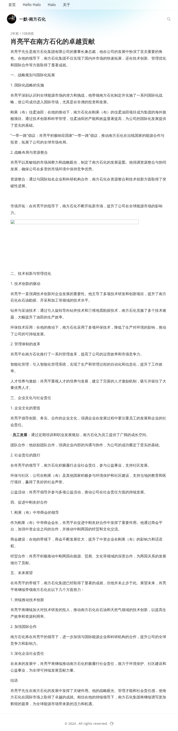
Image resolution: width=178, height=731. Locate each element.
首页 (12, 4)
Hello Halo (32, 4)
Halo (52, 4)
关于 (66, 4)
